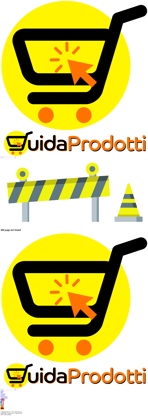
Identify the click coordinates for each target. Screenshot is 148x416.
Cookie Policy (4, 398)
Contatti (2, 395)
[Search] (15, 157)
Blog (2, 392)
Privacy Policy (4, 396)
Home (2, 391)
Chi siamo (3, 394)
